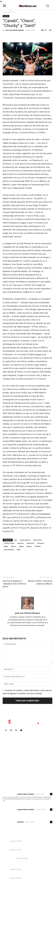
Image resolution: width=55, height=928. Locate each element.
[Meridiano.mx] (27, 6)
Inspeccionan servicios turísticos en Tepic (23, 846)
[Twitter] (11, 36)
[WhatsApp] (23, 36)
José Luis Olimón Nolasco (15, 30)
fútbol (6, 546)
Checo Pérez (37, 540)
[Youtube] (21, 730)
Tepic (18, 550)
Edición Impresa (9, 858)
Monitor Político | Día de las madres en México (40, 582)
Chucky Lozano (9, 543)
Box (15, 540)
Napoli (21, 546)
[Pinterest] (17, 36)
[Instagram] (11, 730)
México (13, 546)
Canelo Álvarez (25, 540)
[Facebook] (5, 36)
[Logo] (27, 722)
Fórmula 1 (40, 543)
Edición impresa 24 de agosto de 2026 (21, 854)
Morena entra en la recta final (17, 874)
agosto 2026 (9, 896)
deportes (20, 543)
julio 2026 (8, 900)
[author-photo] (27, 609)
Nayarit (29, 546)
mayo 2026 (9, 908)
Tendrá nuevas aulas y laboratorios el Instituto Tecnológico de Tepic (25, 864)
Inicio (5, 12)
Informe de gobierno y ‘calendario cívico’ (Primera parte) (14, 584)
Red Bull (37, 546)
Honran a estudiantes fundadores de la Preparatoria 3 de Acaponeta (22, 836)
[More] (30, 36)
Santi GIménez (9, 550)
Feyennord (30, 543)
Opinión (12, 12)
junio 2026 (8, 904)
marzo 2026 (9, 916)
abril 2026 (8, 912)
